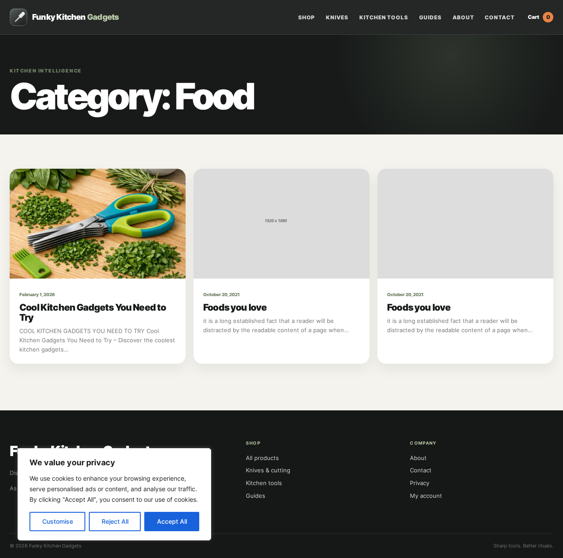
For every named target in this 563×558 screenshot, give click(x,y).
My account (426, 495)
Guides (430, 17)
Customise (57, 521)
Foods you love (235, 307)
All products (262, 457)
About (463, 17)
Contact (500, 17)
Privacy (419, 482)
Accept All (172, 521)
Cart (539, 17)
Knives (337, 17)
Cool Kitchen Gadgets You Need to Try (92, 312)
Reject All (115, 521)
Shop (306, 17)
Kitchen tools (264, 482)
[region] (114, 494)
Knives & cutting (268, 470)
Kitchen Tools (383, 17)
